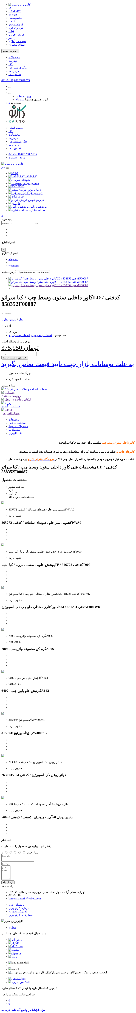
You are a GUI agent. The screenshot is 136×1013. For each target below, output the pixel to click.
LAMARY (14, 11)
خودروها (13, 60)
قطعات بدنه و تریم (41, 335)
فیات (11, 31)
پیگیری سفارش (17, 67)
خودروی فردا (16, 27)
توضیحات (13, 419)
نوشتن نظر (10, 319)
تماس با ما (14, 74)
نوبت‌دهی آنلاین (17, 41)
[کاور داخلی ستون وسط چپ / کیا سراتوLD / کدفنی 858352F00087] (48, 278)
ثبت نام (20, 99)
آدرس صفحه (8, 271)
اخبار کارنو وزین (17, 911)
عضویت (13, 157)
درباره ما (13, 70)
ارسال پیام (8, 882)
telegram (13, 259)
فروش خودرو (16, 34)
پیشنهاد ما (14, 429)
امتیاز (36, 852)
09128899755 (22, 80)
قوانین (12, 927)
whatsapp (13, 265)
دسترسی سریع (10, 51)
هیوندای (12, 14)
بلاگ (10, 64)
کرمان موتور (15, 24)
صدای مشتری (16, 44)
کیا (10, 7)
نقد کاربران (15, 433)
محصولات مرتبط (18, 426)
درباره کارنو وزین (18, 908)
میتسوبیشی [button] (32, 183)
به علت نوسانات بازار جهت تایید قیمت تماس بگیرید (67, 363)
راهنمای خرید (16, 904)
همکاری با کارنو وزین (20, 914)
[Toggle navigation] (7, 168)
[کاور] (48, 285)
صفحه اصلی (15, 127)
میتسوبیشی (15, 17)
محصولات (14, 57)
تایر (10, 37)
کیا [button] (16, 173)
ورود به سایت (24, 96)
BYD (11, 21)
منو (3, 167)
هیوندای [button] (25, 179)
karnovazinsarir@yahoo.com (24, 898)
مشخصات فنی (17, 422)
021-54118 (7, 80)
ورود (22, 157)
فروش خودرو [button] (36, 199)
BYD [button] (21, 186)
